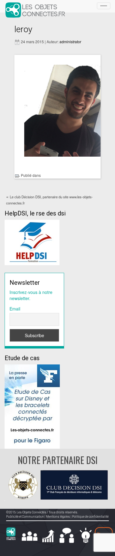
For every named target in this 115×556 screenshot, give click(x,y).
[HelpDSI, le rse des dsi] (32, 242)
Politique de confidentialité (90, 516)
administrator (70, 41)
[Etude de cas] (32, 406)
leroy (23, 29)
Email (15, 309)
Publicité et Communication (25, 516)
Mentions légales (58, 516)
